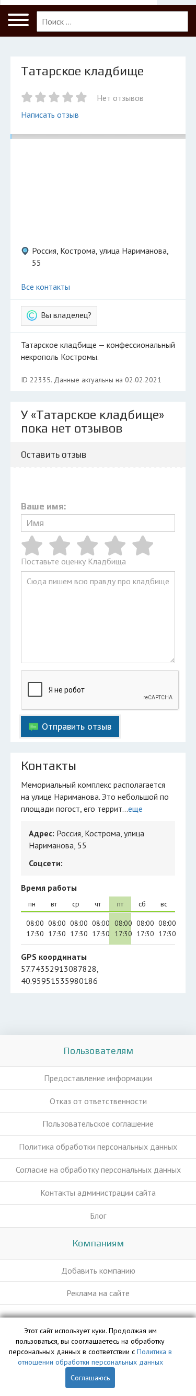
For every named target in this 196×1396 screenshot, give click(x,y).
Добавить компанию (98, 1270)
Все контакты (45, 286)
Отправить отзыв (76, 726)
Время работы (49, 887)
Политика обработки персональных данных (98, 1146)
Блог (98, 1215)
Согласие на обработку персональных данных (98, 1169)
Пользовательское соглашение (98, 1123)
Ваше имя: (43, 507)
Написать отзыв (50, 114)
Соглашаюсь (90, 1377)
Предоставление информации (98, 1078)
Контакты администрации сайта (98, 1192)
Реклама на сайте (98, 1293)
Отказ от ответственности (98, 1101)
